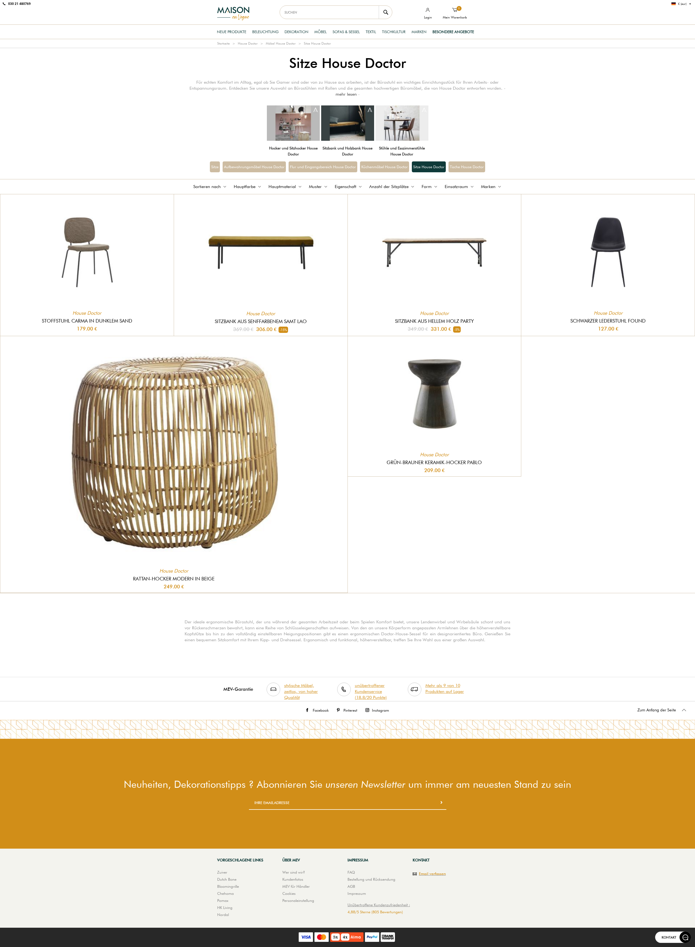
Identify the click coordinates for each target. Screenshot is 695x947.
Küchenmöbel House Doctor (384, 167)
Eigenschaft (345, 186)
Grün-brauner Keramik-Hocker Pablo (434, 462)
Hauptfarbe (244, 186)
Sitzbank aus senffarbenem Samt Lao (261, 321)
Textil (371, 32)
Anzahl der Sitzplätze (389, 186)
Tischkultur (394, 32)
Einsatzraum (456, 186)
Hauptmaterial (282, 186)
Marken (419, 32)
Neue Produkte (231, 32)
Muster (315, 186)
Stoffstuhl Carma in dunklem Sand (87, 321)
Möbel (320, 32)
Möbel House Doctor (281, 43)
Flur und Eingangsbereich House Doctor (323, 167)
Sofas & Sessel (346, 32)
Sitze (215, 167)
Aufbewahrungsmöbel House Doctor (254, 167)
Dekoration (296, 32)
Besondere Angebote (453, 32)
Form (427, 186)
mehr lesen (346, 94)
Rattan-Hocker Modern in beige (173, 579)
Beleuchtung (265, 32)
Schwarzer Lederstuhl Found (608, 321)
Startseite (223, 43)
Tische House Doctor (467, 167)
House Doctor (248, 43)
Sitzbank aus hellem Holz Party (434, 321)
